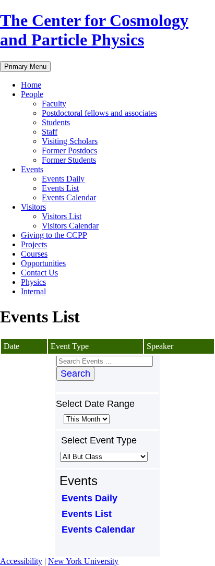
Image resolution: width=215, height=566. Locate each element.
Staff (49, 131)
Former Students (69, 159)
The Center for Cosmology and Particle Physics (94, 30)
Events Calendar (69, 197)
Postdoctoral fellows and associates (99, 113)
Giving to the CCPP (54, 235)
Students (56, 122)
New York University (83, 561)
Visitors (33, 206)
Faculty (54, 103)
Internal (33, 291)
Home (31, 84)
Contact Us (39, 272)
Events (32, 169)
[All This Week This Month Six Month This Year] (86, 418)
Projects (34, 244)
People (32, 94)
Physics (33, 282)
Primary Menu (25, 66)
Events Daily (63, 178)
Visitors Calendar (70, 225)
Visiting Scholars (70, 141)
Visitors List (61, 216)
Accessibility (21, 561)
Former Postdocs (69, 150)
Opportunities (43, 263)
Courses (34, 253)
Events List (60, 188)
